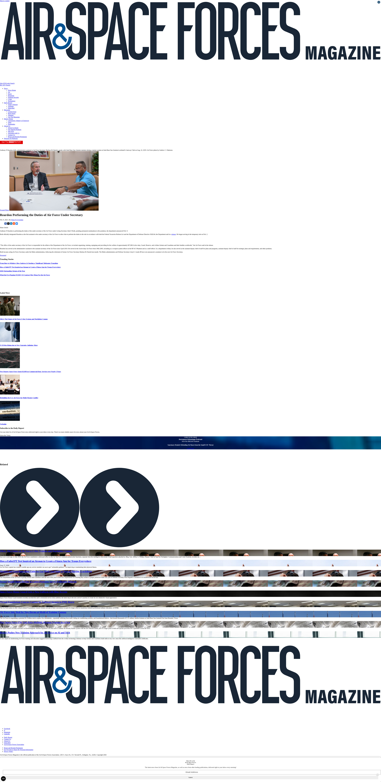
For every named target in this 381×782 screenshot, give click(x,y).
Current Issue (12, 112)
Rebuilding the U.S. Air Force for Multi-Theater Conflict (19, 398)
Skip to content (4, 1)
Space (10, 94)
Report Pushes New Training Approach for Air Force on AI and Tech (35, 632)
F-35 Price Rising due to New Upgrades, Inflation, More (19, 345)
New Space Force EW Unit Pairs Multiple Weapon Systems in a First (35, 622)
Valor (9, 122)
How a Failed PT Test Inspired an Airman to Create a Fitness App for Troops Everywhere (45, 561)
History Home (8, 119)
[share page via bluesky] (16, 224)
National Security (13, 97)
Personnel (11, 95)
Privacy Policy (8, 751)
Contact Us (11, 135)
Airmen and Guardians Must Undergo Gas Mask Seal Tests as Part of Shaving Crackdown (46, 571)
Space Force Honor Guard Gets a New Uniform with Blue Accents (33, 592)
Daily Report (8, 103)
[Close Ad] (378, 775)
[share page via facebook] (5, 224)
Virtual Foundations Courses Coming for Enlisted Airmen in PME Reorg (37, 602)
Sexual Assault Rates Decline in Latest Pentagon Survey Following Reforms (38, 581)
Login (8, 83)
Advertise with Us (13, 133)
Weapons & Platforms (11, 138)
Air (9, 92)
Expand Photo (4, 210)
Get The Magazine (14, 117)
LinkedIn (7, 734)
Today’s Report (13, 104)
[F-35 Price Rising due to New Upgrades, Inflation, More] (10, 341)
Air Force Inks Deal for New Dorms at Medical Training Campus (33, 612)
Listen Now (190, 448)
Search (12, 83)
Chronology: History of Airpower (18, 120)
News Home (12, 90)
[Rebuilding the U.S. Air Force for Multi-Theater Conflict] (10, 394)
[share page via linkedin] (11, 224)
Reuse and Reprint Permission (17, 137)
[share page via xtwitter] (8, 224)
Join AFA (3, 83)
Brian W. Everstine (17, 220)
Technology (11, 101)
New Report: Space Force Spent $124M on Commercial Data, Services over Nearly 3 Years (30, 371)
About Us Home (13, 128)
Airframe (11, 106)
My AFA (3, 85)
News (6, 88)
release (174, 234)
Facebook (7, 728)
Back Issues (11, 113)
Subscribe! (11, 108)
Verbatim (3, 424)
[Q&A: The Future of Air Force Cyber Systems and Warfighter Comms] (10, 315)
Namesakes (11, 124)
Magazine (7, 110)
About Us (7, 126)
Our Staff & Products (14, 129)
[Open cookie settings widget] (3, 778)
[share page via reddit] (14, 224)
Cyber (10, 99)
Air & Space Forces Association (14, 744)
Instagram (7, 732)
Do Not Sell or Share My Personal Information (18, 750)
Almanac (11, 115)
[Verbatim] (10, 420)
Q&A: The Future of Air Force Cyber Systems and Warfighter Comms (24, 319)
